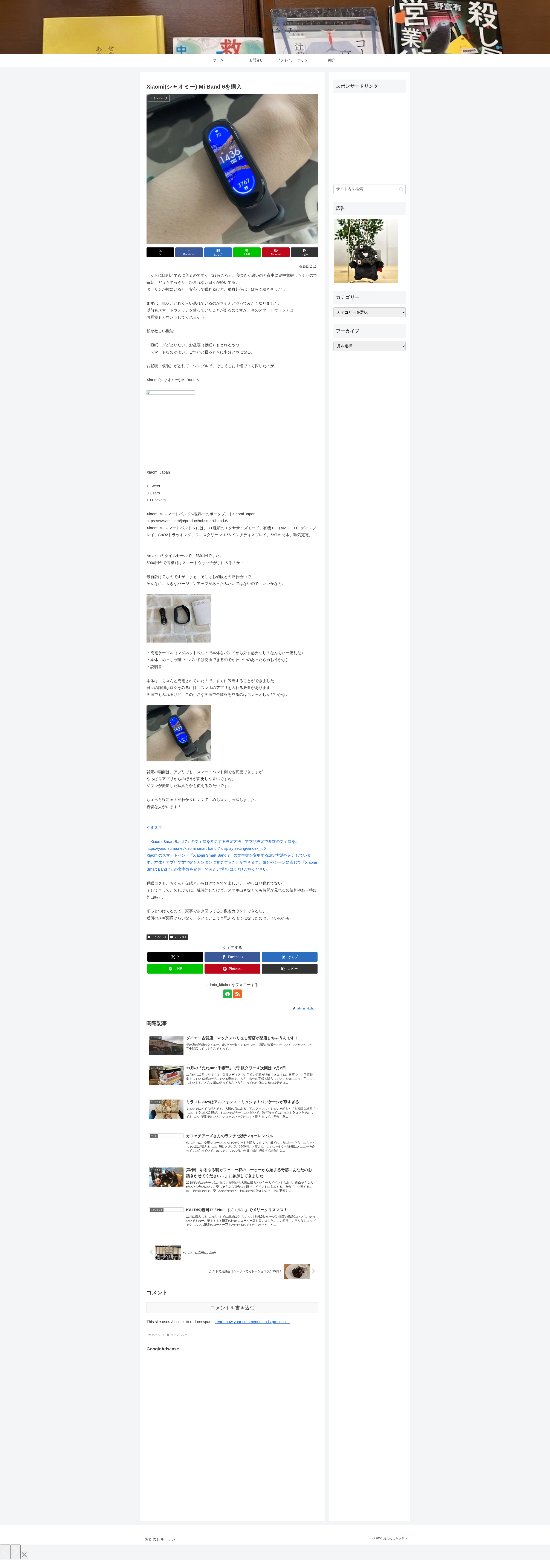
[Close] (24, 1555)
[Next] (15, 1552)
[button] (304, 252)
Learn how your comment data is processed (252, 1322)
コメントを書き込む (233, 1307)
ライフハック (159, 937)
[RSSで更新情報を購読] (237, 993)
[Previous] (5, 1552)
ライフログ (180, 937)
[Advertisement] (183, 1397)
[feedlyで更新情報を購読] (227, 993)
